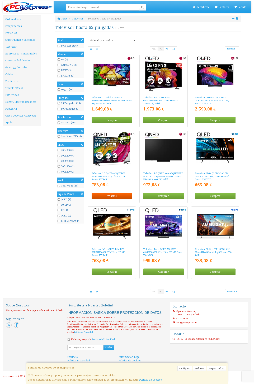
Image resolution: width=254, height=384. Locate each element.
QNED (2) (66, 204)
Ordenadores (13, 19)
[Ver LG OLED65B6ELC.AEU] (163, 75)
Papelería (11, 108)
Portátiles (11, 33)
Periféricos (11, 81)
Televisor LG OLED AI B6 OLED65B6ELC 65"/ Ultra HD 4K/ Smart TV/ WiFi (160, 100)
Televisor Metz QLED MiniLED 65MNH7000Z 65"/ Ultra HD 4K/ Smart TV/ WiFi (108, 252)
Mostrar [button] (231, 49)
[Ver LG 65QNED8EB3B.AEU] (163, 150)
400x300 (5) (67, 150)
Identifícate (202, 7)
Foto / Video (12, 95)
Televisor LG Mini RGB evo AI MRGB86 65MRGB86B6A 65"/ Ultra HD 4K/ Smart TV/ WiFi (112, 100)
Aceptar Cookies (216, 368)
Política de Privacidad (83, 332)
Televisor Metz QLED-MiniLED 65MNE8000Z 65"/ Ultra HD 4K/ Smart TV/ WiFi (163, 252)
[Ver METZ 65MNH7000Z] (111, 226)
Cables (9, 74)
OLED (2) (66, 215)
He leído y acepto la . (93, 339)
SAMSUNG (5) (69, 64)
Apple (8, 122)
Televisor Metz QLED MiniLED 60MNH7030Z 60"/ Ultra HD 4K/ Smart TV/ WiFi (212, 176)
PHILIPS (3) (67, 75)
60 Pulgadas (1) (70, 108)
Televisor (11, 46)
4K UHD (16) (68, 122)
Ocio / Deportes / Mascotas (20, 115)
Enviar (108, 347)
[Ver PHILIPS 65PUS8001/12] (215, 226)
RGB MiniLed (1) (70, 221)
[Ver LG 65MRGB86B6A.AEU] (111, 75)
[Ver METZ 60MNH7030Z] (215, 150)
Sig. (173, 49)
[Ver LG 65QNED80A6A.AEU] (111, 150)
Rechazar (199, 368)
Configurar (184, 368)
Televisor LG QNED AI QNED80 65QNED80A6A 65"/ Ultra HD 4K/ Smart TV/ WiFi (109, 176)
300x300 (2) (67, 166)
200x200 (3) (67, 161)
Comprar (112, 120)
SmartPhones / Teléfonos (20, 39)
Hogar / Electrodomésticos (20, 101)
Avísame (112, 196)
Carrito (242, 7)
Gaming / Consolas (16, 67)
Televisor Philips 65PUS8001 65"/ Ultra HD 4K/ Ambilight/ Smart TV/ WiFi (213, 252)
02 (167, 49)
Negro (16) (67, 89)
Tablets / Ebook (14, 88)
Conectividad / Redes (17, 60)
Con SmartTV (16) (71, 136)
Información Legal (129, 357)
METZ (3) (66, 70)
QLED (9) (66, 199)
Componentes (13, 26)
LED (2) (65, 210)
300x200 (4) (67, 155)
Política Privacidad (78, 360)
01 (160, 49)
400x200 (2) (67, 171)
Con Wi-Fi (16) (69, 185)
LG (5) (64, 59)
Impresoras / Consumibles (21, 53)
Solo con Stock (69, 45)
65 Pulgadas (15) (71, 103)
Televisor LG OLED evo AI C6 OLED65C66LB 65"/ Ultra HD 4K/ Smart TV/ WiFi (212, 100)
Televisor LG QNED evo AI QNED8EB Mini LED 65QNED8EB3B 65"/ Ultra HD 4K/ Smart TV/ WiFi (163, 176)
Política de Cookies (150, 379)
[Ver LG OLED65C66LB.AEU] (215, 75)
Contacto (223, 7)
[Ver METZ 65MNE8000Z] (163, 226)
